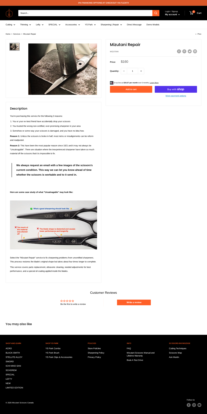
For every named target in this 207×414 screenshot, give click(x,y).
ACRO (9, 348)
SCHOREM (11, 370)
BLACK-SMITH (13, 353)
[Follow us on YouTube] (199, 405)
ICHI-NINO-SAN (13, 366)
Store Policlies (94, 348)
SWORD (10, 361)
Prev (199, 34)
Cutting (9, 24)
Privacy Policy (94, 357)
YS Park (89, 24)
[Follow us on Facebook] (189, 405)
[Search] (155, 13)
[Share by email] (195, 51)
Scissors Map (175, 353)
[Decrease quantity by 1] (124, 71)
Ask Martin (174, 357)
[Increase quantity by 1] (141, 71)
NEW (8, 383)
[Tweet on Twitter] (190, 51)
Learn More (154, 83)
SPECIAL (52, 24)
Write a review (134, 302)
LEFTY (9, 379)
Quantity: (114, 71)
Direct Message (134, 24)
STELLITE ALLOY (14, 357)
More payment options (176, 96)
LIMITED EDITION (14, 387)
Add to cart (131, 89)
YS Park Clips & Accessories (58, 357)
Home (8, 34)
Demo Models (152, 24)
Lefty (38, 24)
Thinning (24, 24)
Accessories (71, 24)
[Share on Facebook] (179, 51)
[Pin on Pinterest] (184, 51)
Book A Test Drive (135, 360)
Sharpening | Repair (110, 24)
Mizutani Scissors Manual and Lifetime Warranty (140, 354)
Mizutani (114, 52)
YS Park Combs (53, 348)
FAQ (129, 348)
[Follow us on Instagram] (194, 405)
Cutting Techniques (177, 348)
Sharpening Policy (96, 353)
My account (171, 14)
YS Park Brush (52, 353)
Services (16, 34)
